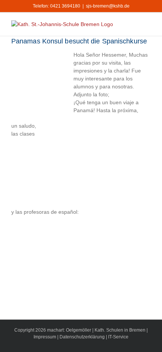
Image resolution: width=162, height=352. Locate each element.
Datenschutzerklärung (82, 337)
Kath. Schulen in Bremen (121, 330)
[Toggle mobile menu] (148, 24)
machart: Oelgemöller (69, 330)
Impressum (45, 337)
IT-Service (118, 337)
